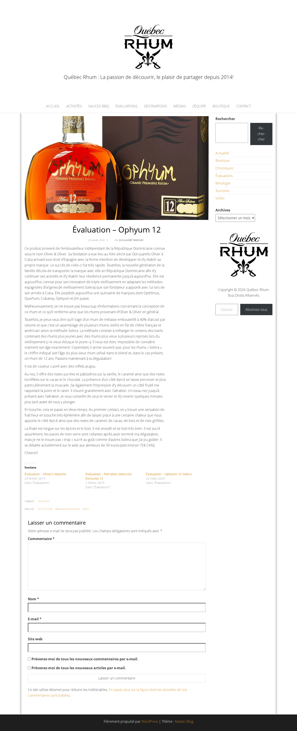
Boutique (221, 106)
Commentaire (41, 538)
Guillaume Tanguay (131, 240)
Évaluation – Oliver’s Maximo (45, 474)
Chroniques (224, 168)
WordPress (149, 721)
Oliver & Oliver (45, 508)
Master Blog (184, 721)
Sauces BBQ (98, 106)
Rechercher (225, 118)
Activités (74, 106)
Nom (33, 599)
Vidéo (219, 198)
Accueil (53, 106)
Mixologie (222, 183)
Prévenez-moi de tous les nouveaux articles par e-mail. (79, 668)
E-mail (35, 619)
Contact (243, 106)
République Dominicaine (67, 508)
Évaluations (126, 106)
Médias (180, 106)
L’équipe (199, 106)
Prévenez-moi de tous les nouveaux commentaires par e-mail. (85, 659)
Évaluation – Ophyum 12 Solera (169, 474)
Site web (35, 639)
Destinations (155, 106)
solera (86, 508)
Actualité (222, 153)
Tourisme (222, 190)
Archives (222, 210)
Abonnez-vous (256, 309)
